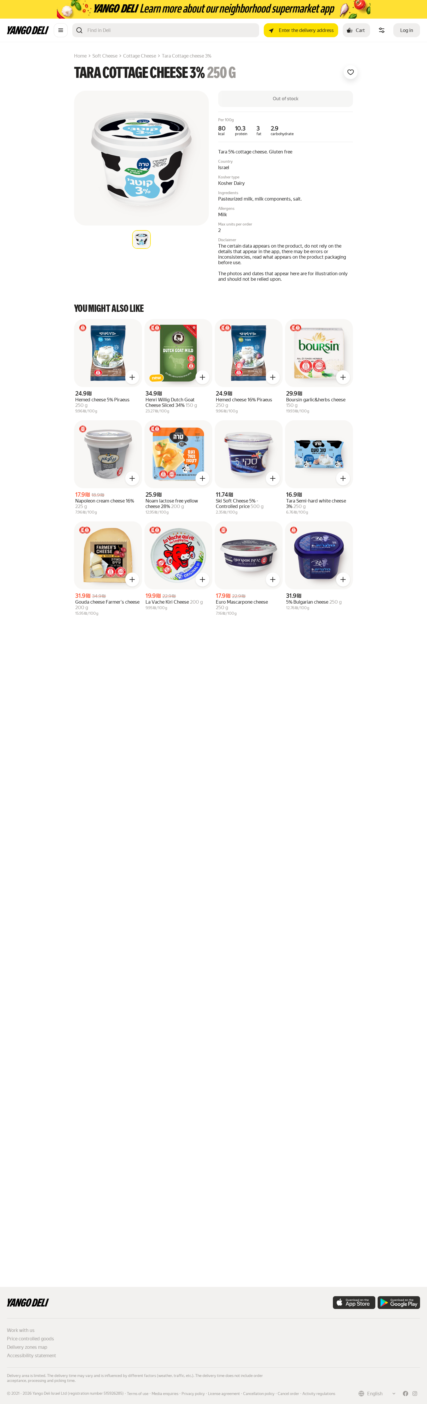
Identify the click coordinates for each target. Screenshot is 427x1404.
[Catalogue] (61, 30)
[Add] (132, 377)
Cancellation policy (258, 1394)
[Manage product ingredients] (382, 30)
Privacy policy (193, 1394)
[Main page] (28, 32)
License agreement (224, 1394)
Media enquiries (165, 1394)
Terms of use (137, 1394)
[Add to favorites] (351, 72)
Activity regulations (318, 1394)
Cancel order (288, 1394)
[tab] (141, 239)
